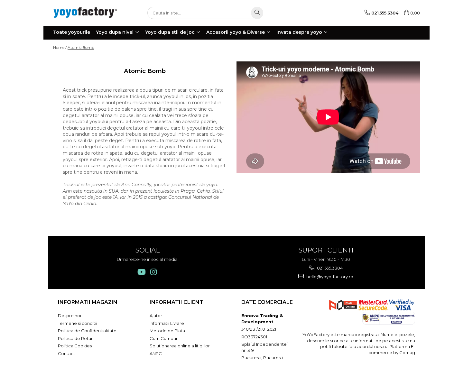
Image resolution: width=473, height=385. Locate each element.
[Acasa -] (85, 12)
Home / (60, 47)
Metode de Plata (167, 330)
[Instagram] (153, 272)
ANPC (156, 353)
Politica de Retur (75, 338)
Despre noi (69, 315)
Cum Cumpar (164, 338)
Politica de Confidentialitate (87, 330)
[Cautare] (257, 13)
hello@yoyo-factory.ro (329, 276)
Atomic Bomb (81, 47)
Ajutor (156, 315)
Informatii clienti (177, 302)
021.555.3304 (329, 267)
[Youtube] (141, 272)
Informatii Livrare (167, 323)
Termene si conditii (77, 323)
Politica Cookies (75, 345)
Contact (66, 353)
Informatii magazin (87, 302)
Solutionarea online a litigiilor (180, 345)
